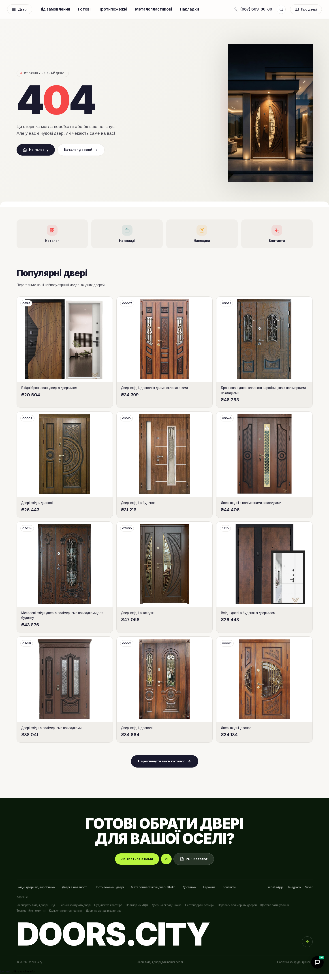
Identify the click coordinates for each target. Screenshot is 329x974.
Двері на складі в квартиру (104, 911)
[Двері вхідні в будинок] (164, 465)
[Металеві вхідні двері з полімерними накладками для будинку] (65, 577)
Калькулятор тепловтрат (65, 911)
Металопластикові (153, 9)
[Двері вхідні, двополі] (65, 465)
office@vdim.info (23, 971)
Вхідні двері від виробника (36, 887)
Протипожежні (112, 9)
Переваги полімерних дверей (237, 905)
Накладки (189, 9)
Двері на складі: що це (167, 905)
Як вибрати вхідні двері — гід (36, 905)
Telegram (294, 887)
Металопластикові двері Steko (153, 887)
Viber (309, 887)
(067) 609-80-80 (256, 9)
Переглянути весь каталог (161, 761)
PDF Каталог (196, 859)
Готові (84, 9)
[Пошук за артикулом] (281, 9)
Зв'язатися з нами (137, 859)
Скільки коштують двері (75, 905)
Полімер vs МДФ (137, 905)
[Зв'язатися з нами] (166, 859)
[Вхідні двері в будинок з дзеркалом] (264, 577)
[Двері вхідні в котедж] (164, 577)
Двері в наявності (74, 887)
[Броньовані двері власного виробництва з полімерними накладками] (264, 352)
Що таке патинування (274, 905)
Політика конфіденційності (295, 962)
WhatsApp (275, 887)
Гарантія (209, 887)
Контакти (229, 887)
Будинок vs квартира (108, 905)
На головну (39, 150)
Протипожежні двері (109, 887)
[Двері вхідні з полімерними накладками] (264, 465)
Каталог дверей (78, 150)
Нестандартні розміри (199, 905)
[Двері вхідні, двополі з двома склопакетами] (164, 352)
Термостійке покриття (31, 911)
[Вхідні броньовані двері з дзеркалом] (65, 352)
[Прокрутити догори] (307, 941)
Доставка (189, 887)
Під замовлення (54, 9)
